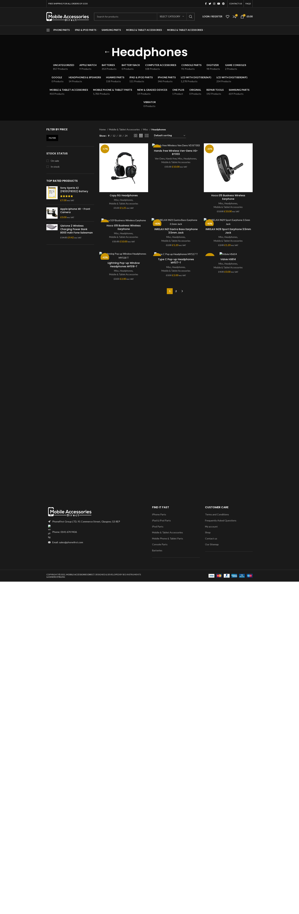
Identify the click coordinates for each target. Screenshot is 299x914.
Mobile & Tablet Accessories (124, 129)
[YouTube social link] (218, 3)
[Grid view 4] (146, 135)
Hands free (171, 158)
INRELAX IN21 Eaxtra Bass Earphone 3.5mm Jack (176, 230)
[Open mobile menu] (48, 30)
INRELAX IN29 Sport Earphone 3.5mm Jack (228, 230)
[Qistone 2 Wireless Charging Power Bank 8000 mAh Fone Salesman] (52, 231)
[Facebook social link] (206, 3)
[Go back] (107, 52)
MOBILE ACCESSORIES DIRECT (80, 574)
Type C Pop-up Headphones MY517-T (176, 261)
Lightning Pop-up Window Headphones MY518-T (124, 264)
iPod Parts (157, 526)
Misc (146, 129)
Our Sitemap (212, 544)
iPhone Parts (159, 514)
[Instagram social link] (214, 3)
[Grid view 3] (141, 135)
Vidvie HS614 (228, 259)
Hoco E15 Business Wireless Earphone (228, 197)
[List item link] (96, 532)
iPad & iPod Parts (161, 520)
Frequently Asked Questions (220, 520)
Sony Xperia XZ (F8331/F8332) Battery (74, 189)
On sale (54, 160)
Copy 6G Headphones (124, 195)
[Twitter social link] (210, 3)
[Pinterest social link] (223, 3)
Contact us (211, 538)
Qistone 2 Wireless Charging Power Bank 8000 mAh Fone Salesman (76, 229)
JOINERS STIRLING (56, 577)
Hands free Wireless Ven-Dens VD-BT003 (176, 152)
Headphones (126, 200)
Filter (52, 138)
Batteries (157, 550)
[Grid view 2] (135, 135)
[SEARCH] (191, 17)
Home (102, 129)
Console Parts (159, 544)
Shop (208, 532)
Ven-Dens (160, 158)
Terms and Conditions (217, 514)
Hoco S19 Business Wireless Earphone (124, 227)
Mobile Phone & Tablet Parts (167, 538)
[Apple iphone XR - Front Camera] (52, 213)
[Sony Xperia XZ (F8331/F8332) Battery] (52, 194)
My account (211, 526)
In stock (55, 166)
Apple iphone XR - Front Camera (75, 210)
